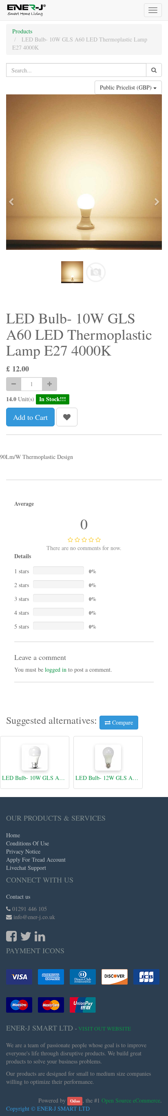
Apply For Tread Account (36, 859)
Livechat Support (26, 867)
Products (22, 31)
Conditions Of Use (27, 843)
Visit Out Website (104, 1028)
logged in (55, 669)
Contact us (18, 896)
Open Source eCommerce (131, 1100)
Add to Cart (30, 417)
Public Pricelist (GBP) (126, 87)
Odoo (75, 1101)
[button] (13, 198)
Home (13, 835)
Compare (122, 722)
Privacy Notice (23, 851)
